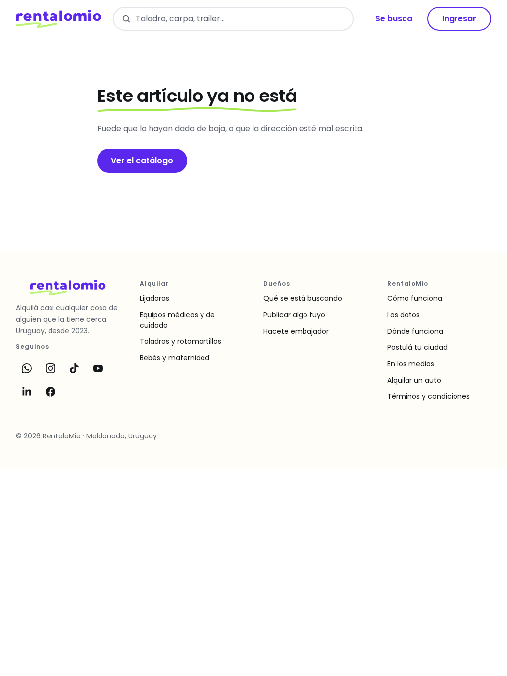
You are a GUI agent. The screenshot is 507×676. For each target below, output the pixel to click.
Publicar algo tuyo (294, 315)
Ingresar (459, 18)
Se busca (393, 18)
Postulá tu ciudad (417, 347)
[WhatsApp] (27, 368)
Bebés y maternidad (174, 358)
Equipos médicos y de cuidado (177, 320)
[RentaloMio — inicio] (58, 19)
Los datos (403, 315)
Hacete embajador (296, 331)
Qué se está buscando (302, 298)
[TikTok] (74, 368)
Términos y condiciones (428, 396)
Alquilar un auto (414, 380)
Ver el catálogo (142, 160)
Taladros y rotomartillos (180, 341)
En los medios (410, 364)
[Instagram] (50, 368)
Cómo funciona (414, 298)
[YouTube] (98, 368)
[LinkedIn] (27, 392)
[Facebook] (50, 392)
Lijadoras (154, 298)
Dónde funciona (415, 331)
